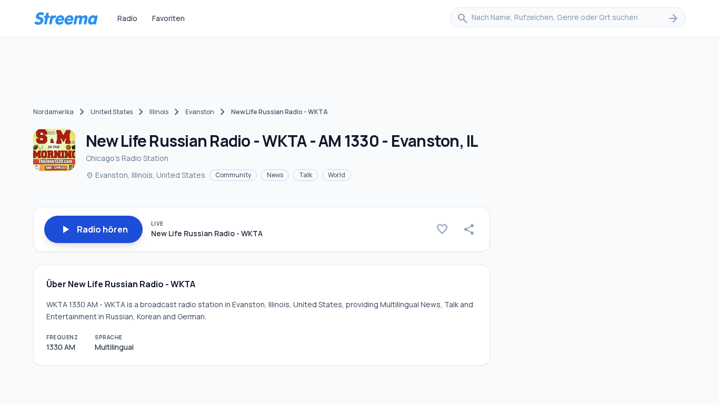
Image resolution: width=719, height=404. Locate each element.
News (275, 174)
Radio (127, 18)
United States (112, 111)
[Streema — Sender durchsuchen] (65, 18)
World (336, 174)
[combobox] (568, 18)
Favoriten (168, 18)
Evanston (199, 111)
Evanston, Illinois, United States (145, 175)
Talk (305, 174)
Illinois (158, 111)
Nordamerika (53, 111)
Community (233, 174)
